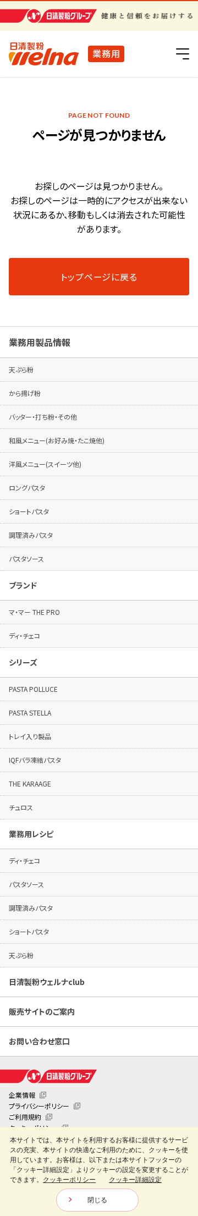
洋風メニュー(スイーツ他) (45, 464)
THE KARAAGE (30, 783)
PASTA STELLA (30, 712)
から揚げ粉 (25, 393)
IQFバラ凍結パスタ (35, 759)
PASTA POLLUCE (33, 689)
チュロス (21, 807)
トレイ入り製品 (30, 736)
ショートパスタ (29, 511)
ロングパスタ (27, 487)
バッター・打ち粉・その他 (43, 416)
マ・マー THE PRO (34, 612)
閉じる (97, 1200)
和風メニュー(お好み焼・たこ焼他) (57, 440)
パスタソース (26, 558)
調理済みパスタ (31, 535)
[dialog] (99, 1171)
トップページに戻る (99, 276)
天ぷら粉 (21, 369)
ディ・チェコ (24, 635)
